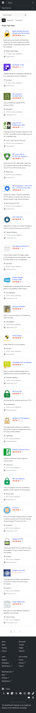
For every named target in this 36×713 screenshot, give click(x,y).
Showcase (22, 642)
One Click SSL (17, 217)
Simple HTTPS (17, 539)
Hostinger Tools (18, 65)
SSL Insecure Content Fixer (17, 95)
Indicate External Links (20, 449)
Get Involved (23, 657)
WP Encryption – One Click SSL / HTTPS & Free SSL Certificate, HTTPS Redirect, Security (22, 187)
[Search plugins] (25, 15)
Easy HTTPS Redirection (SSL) (18, 124)
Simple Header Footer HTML (17, 278)
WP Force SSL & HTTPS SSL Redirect (19, 155)
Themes (21, 645)
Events (21, 660)
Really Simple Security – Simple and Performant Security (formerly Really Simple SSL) (21, 32)
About (4, 642)
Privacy (4, 651)
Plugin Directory (6, 8)
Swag (21, 666)
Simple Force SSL (18, 570)
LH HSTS (15, 508)
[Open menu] (33, 2)
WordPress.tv (7, 666)
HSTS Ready (16, 336)
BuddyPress (6, 681)
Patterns (21, 651)
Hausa (8, 689)
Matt (4, 675)
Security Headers (18, 306)
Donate (22, 663)
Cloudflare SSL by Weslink (22, 362)
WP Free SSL (17, 391)
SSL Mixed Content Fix (20, 246)
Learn (3, 657)
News (3, 645)
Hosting (4, 648)
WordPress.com (8, 672)
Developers (5, 663)
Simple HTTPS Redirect (21, 418)
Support (4, 660)
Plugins (21, 648)
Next (24, 632)
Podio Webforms (18, 602)
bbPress (5, 678)
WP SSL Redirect (18, 479)
